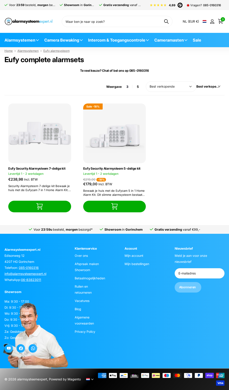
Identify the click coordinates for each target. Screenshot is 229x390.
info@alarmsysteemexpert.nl (25, 274)
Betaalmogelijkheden (90, 278)
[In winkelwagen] (39, 206)
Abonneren (188, 287)
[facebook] (21, 348)
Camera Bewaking (61, 40)
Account (131, 248)
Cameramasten (169, 40)
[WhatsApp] (33, 348)
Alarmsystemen (19, 40)
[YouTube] (8, 348)
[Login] (212, 22)
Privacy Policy (85, 331)
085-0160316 (212, 5)
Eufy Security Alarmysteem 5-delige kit (111, 168)
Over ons (81, 255)
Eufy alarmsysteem (56, 51)
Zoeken (166, 21)
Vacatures (82, 301)
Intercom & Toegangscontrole (116, 40)
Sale (197, 40)
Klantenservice (86, 248)
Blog (78, 309)
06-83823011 (31, 280)
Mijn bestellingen (137, 264)
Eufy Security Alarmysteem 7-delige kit (36, 168)
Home (8, 51)
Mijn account (134, 255)
